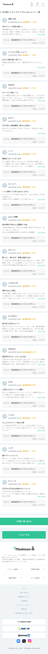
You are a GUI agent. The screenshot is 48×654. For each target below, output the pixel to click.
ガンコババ (12, 184)
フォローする (24, 535)
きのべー (11, 118)
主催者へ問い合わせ (24, 521)
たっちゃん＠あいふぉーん (17, 52)
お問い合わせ (24, 592)
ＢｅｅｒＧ (12, 481)
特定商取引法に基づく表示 (24, 613)
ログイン (37, 5)
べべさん (11, 415)
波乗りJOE (12, 19)
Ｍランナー (12, 250)
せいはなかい (13, 316)
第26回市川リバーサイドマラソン (23, 40)
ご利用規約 (24, 601)
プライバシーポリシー (24, 605)
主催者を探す (35, 569)
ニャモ (10, 448)
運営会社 (24, 609)
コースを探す (35, 578)
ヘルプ (24, 588)
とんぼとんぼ (13, 283)
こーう (10, 151)
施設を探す (13, 578)
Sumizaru (12, 349)
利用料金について (24, 597)
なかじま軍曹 (13, 217)
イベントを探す (12, 569)
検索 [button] (32, 5)
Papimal (11, 85)
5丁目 (10, 382)
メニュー (43, 5)
